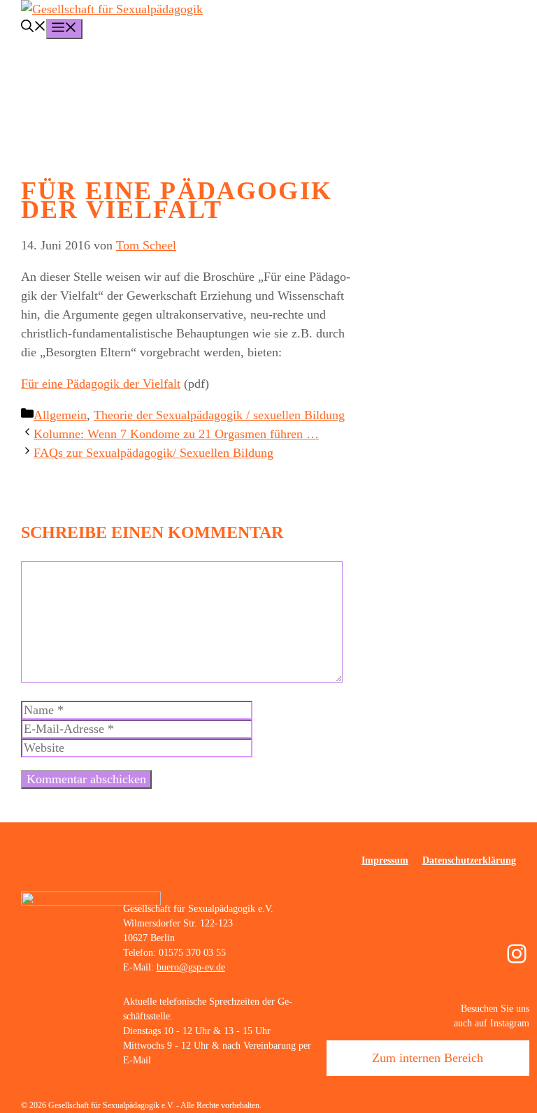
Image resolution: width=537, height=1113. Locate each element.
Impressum (384, 860)
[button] (33, 28)
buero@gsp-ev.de (191, 967)
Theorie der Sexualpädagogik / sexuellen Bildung (219, 415)
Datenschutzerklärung (469, 860)
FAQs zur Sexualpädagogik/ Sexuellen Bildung (153, 453)
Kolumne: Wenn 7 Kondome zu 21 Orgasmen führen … (176, 434)
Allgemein (60, 415)
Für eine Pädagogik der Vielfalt (100, 384)
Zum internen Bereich (427, 1058)
